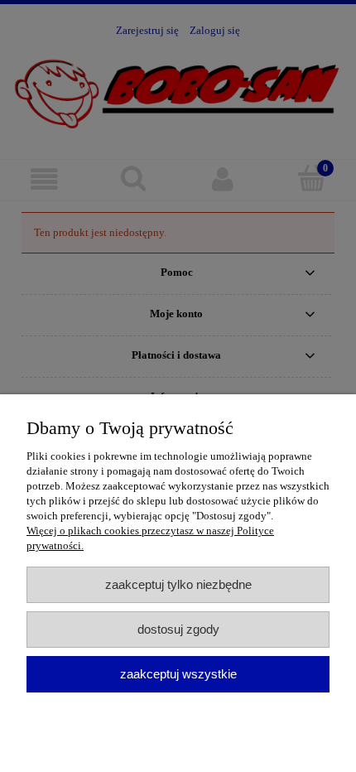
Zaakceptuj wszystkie (178, 674)
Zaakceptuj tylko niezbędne (178, 584)
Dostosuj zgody (178, 629)
